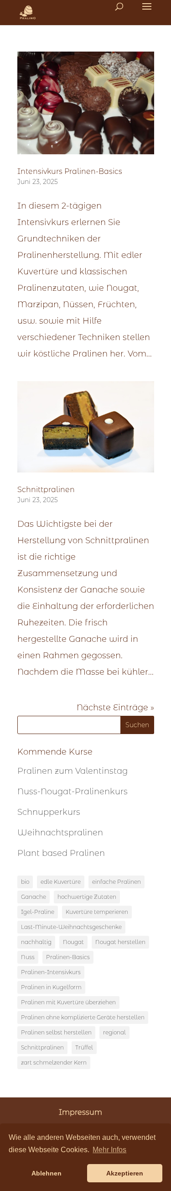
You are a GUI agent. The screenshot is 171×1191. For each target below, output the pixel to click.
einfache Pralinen (116, 881)
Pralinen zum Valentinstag (72, 771)
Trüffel (84, 1047)
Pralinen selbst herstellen (56, 1032)
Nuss (28, 957)
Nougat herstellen (120, 942)
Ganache (33, 896)
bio (25, 881)
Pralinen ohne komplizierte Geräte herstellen (83, 1017)
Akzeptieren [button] (124, 1173)
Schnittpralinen (46, 489)
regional (114, 1032)
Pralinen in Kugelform (51, 987)
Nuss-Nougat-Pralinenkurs (72, 792)
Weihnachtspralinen (60, 833)
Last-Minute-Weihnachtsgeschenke (71, 926)
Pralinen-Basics (68, 957)
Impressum (80, 1112)
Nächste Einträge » (115, 708)
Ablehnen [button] (46, 1173)
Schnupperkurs (48, 812)
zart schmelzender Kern (54, 1062)
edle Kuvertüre (61, 881)
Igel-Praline (37, 911)
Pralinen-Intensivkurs (51, 972)
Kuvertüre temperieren (97, 911)
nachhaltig (36, 942)
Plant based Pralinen (61, 853)
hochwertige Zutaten (86, 896)
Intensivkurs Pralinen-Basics (69, 171)
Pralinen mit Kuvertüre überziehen (68, 1002)
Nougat (73, 942)
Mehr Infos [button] (109, 1150)
